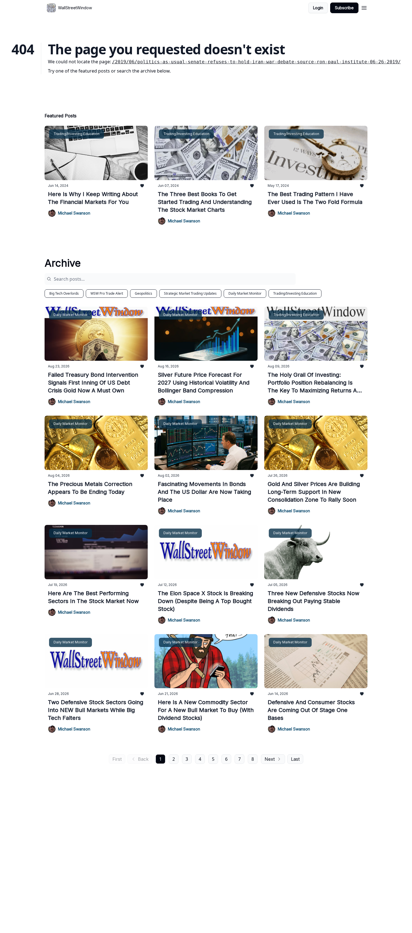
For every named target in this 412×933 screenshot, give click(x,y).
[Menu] (364, 7)
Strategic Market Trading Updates (190, 293)
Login (318, 7)
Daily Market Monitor (244, 293)
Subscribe (344, 7)
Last (295, 759)
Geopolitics (143, 293)
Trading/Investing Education (295, 293)
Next (270, 759)
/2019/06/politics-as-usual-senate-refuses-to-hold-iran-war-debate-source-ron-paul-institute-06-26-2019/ (256, 61)
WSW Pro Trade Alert (107, 293)
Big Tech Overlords (64, 293)
